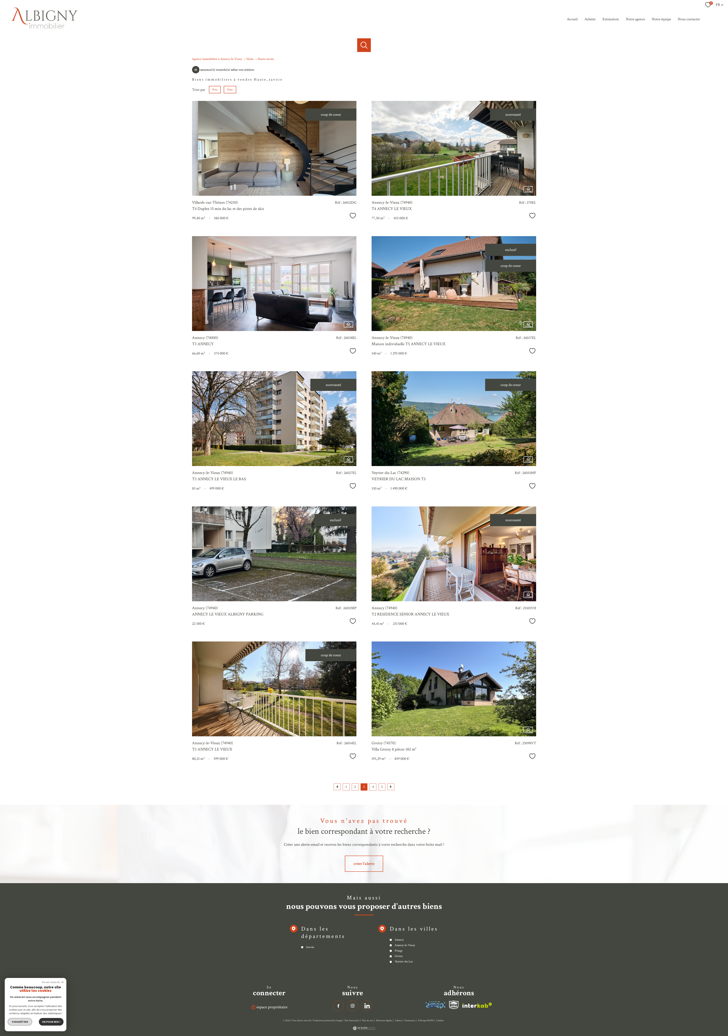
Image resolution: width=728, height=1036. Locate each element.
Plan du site (367, 1020)
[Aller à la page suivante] (391, 786)
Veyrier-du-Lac (404, 962)
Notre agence (635, 19)
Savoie (310, 947)
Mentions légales (384, 1020)
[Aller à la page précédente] (337, 786)
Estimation (610, 19)
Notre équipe (661, 19)
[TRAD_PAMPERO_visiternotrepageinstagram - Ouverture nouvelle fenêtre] (352, 1006)
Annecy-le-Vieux (405, 945)
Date (230, 90)
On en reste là (51, 982)
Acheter (590, 19)
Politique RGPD (426, 1020)
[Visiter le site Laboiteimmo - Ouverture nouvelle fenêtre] (364, 1029)
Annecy (399, 940)
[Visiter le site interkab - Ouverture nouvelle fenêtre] (435, 1004)
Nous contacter (689, 19)
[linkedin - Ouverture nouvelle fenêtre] (367, 1006)
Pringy (398, 951)
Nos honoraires (351, 1020)
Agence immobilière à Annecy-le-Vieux (217, 59)
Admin (398, 1020)
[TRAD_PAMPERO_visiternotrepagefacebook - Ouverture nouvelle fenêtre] (338, 1006)
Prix (214, 90)
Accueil (572, 19)
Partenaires (409, 1020)
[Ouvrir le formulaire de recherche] (364, 45)
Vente (249, 59)
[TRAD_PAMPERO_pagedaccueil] (44, 27)
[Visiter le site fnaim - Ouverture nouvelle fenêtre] (454, 1005)
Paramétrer (20, 1021)
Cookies (440, 1020)
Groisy (399, 956)
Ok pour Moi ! (51, 1021)
